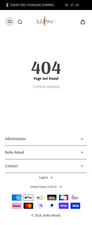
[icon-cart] (81, 21)
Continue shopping (46, 86)
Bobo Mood (51, 215)
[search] (20, 21)
